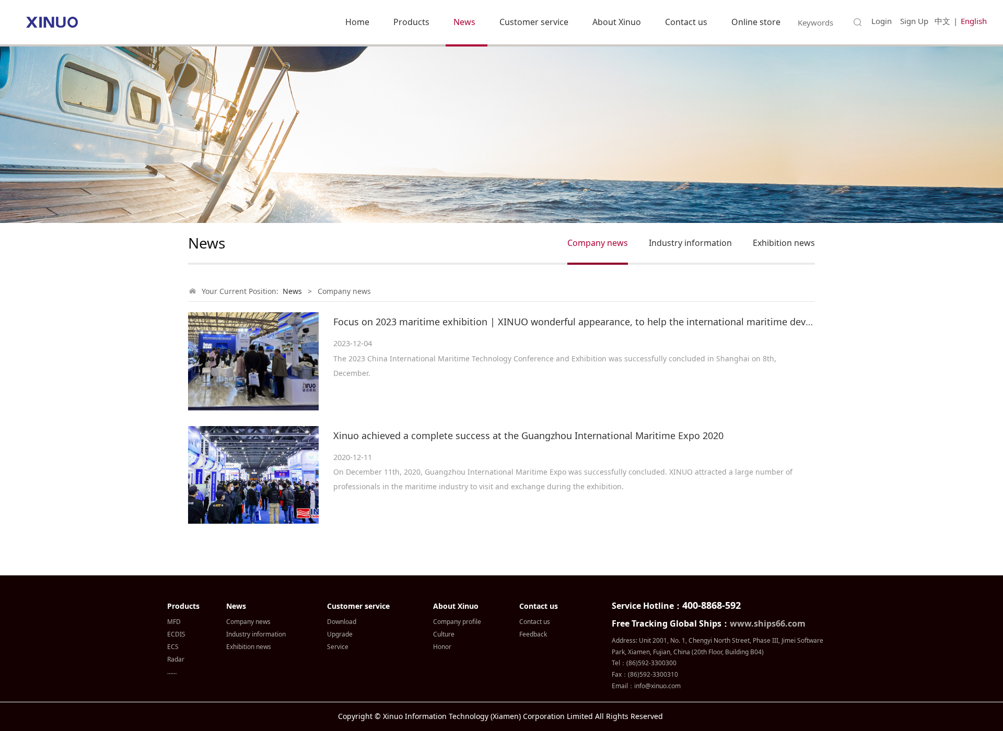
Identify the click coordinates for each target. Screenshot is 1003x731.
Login (881, 21)
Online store (755, 22)
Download (341, 621)
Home (357, 22)
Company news (597, 243)
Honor (442, 646)
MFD (174, 621)
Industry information (690, 243)
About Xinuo (616, 22)
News (464, 22)
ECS (173, 646)
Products (411, 22)
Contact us (686, 22)
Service (337, 646)
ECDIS (176, 634)
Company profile (457, 621)
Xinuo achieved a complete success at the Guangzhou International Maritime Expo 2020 (528, 435)
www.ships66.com (768, 623)
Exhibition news (784, 243)
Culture (443, 634)
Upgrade (340, 634)
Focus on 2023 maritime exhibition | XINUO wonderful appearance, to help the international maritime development (590, 321)
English (974, 21)
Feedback (533, 634)
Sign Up (914, 21)
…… (172, 671)
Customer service (533, 22)
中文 (942, 21)
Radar (175, 659)
